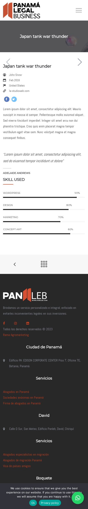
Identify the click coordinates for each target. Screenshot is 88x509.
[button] (78, 498)
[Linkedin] (28, 323)
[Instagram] (16, 323)
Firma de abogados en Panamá (22, 403)
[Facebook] (4, 323)
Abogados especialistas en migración (26, 454)
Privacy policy (50, 502)
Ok (33, 502)
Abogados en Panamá (16, 392)
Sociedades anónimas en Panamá (23, 397)
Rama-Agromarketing (16, 335)
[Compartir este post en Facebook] (6, 99)
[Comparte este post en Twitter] (14, 99)
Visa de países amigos (17, 466)
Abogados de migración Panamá (22, 460)
